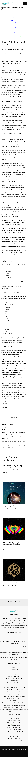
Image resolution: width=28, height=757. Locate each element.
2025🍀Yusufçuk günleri (14, 725)
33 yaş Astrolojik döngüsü (14, 694)
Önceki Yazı (14, 414)
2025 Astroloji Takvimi (14, 718)
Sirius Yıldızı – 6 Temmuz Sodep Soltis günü (14, 705)
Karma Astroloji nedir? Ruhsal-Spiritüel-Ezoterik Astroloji (14, 709)
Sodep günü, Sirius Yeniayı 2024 (14, 740)
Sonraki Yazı (14, 417)
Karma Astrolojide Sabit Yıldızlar (17, 56)
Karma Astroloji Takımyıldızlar (8, 53)
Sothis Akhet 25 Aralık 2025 (14, 738)
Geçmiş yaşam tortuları (11, 506)
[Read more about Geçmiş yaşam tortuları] (14, 492)
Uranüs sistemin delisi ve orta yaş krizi (14, 689)
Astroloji (14, 667)
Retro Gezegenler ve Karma (14, 683)
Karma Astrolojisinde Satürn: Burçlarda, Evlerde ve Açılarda (14, 466)
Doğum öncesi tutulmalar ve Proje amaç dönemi (14, 696)
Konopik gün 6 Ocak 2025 (14, 736)
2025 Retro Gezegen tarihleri (14, 722)
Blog (8, 7)
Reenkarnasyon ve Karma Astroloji (14, 698)
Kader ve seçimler (14, 680)
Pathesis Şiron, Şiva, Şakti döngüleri (14, 678)
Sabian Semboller (14, 734)
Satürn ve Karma (14, 685)
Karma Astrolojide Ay (14, 700)
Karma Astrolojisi (14, 669)
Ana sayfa (3, 7)
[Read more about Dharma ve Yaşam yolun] (14, 569)
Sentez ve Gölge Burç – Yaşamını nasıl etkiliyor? (14, 687)
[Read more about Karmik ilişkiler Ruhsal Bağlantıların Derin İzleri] (14, 529)
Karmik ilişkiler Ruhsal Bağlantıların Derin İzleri (12, 543)
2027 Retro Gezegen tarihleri (14, 729)
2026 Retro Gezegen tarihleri (14, 727)
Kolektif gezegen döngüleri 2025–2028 (14, 731)
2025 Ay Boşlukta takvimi (14, 720)
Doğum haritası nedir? (14, 711)
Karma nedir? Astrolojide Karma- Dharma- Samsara (14, 703)
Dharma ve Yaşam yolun (11, 583)
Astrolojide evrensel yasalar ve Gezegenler (14, 707)
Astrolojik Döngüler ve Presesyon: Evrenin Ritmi (14, 691)
